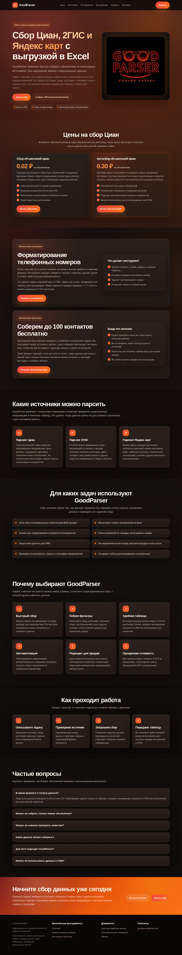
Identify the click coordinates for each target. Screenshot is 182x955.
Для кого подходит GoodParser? (35, 849)
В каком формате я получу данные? (37, 793)
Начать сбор (21, 97)
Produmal (56, 928)
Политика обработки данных (113, 928)
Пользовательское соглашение (114, 932)
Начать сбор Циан (28, 209)
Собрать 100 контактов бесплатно (52, 97)
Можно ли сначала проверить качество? (40, 825)
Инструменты (87, 5)
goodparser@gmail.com (148, 928)
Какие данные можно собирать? (35, 837)
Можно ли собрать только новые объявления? (44, 813)
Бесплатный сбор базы (62, 937)
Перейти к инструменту (31, 298)
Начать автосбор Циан (111, 209)
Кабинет (163, 5)
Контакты (126, 5)
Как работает (102, 5)
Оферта (104, 937)
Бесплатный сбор (137, 898)
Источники (73, 5)
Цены (62, 5)
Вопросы (115, 5)
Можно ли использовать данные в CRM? (40, 860)
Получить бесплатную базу (33, 370)
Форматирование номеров (63, 932)
